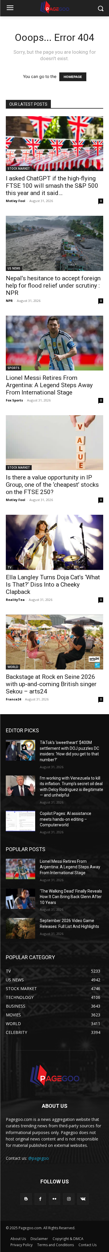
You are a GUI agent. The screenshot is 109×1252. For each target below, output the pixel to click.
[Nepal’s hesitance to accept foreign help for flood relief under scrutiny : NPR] (54, 243)
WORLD (13, 667)
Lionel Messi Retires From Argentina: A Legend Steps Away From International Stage (49, 385)
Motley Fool (15, 201)
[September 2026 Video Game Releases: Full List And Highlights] (20, 928)
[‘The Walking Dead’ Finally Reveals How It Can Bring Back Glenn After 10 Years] (20, 898)
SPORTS (13, 368)
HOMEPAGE (73, 77)
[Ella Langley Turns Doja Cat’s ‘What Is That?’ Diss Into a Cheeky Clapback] (54, 542)
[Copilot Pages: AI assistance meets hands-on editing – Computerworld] (20, 821)
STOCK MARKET (19, 168)
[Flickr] (54, 1199)
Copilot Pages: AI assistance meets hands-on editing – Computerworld (65, 819)
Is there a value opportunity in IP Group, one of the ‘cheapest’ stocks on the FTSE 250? (52, 484)
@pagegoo (38, 1158)
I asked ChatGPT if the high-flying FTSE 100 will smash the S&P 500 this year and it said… (52, 186)
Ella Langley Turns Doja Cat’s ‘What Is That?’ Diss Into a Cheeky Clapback (53, 584)
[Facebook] (40, 1199)
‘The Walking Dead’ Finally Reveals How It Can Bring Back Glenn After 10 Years (71, 897)
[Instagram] (68, 1199)
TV (9, 567)
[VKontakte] (83, 1199)
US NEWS (14, 268)
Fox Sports (14, 400)
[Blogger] (26, 1199)
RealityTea (15, 599)
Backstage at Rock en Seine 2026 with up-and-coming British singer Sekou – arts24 (51, 684)
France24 (13, 699)
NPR (9, 300)
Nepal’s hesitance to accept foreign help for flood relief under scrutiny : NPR (53, 285)
